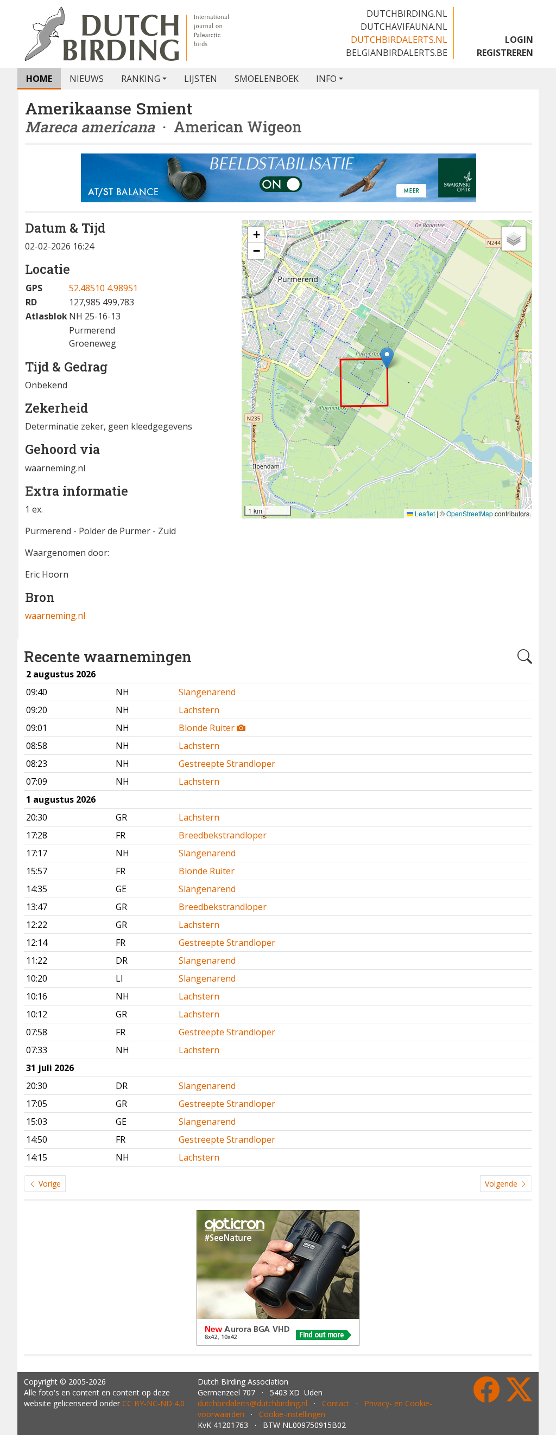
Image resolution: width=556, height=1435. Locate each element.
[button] (387, 358)
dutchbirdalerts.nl (399, 40)
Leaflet (424, 513)
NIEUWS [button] (87, 79)
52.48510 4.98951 (103, 288)
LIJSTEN (200, 79)
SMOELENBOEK (267, 79)
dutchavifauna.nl (404, 27)
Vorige (48, 1183)
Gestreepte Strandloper (227, 764)
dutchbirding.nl (407, 14)
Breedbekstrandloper (223, 835)
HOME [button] (39, 79)
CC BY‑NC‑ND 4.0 (153, 1403)
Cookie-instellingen (292, 1414)
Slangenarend (207, 692)
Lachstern (199, 710)
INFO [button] (326, 79)
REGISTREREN (505, 53)
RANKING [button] (140, 79)
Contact (336, 1403)
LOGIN (519, 40)
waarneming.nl (55, 616)
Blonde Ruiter (208, 728)
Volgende (502, 1183)
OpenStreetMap (469, 513)
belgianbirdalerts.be (396, 53)
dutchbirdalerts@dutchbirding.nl (252, 1403)
